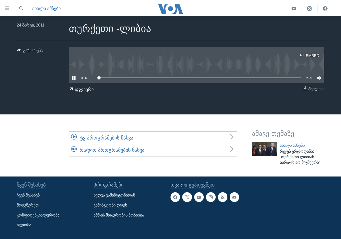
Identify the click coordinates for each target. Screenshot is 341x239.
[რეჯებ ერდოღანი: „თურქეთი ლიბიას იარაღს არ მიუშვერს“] (264, 149)
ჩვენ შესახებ (28, 195)
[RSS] (222, 197)
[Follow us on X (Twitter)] (187, 197)
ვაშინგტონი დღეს (110, 205)
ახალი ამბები (46, 8)
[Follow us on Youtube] (199, 197)
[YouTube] (294, 8)
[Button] (30, 52)
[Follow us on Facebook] (175, 197)
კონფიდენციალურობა (38, 215)
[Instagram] (310, 8)
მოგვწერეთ (28, 205)
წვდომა (24, 225)
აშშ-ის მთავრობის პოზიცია (119, 215)
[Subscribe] (234, 197)
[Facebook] (325, 8)
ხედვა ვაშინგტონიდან (114, 195)
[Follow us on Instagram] (210, 197)
